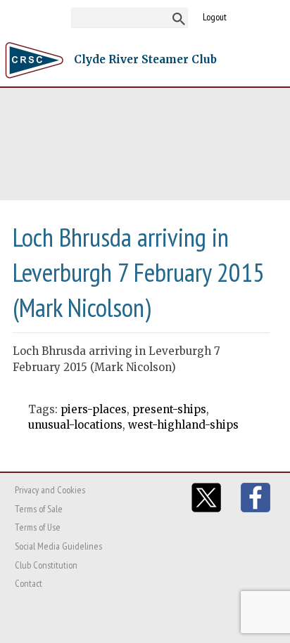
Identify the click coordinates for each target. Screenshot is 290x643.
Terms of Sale (39, 508)
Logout (215, 17)
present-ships (169, 409)
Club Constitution (46, 565)
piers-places (94, 409)
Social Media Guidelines (58, 546)
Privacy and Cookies (50, 489)
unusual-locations (75, 424)
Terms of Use (38, 527)
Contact (28, 583)
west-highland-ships (183, 424)
